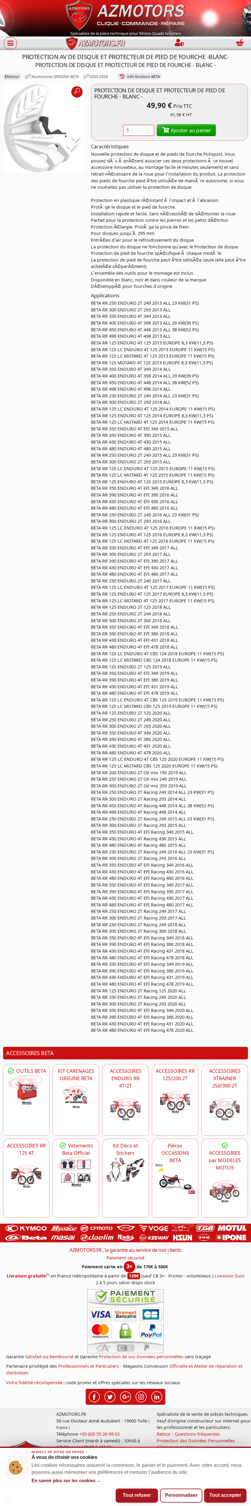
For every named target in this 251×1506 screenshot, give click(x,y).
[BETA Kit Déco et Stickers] (125, 1170)
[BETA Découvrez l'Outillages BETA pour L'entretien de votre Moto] (26, 1090)
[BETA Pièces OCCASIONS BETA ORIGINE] (175, 1179)
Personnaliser (181, 1495)
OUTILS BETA (30, 1071)
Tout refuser (137, 1495)
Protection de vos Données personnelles (141, 1356)
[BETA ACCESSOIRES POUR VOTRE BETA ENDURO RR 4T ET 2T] (125, 1109)
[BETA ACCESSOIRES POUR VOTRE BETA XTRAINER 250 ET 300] (225, 1109)
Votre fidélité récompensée (34, 1382)
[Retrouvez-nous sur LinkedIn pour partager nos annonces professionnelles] (156, 1396)
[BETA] (225, 1191)
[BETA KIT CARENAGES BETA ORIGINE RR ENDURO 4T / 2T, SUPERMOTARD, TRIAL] (76, 1097)
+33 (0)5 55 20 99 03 (99, 1434)
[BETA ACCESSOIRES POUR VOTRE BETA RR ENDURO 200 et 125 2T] (175, 1102)
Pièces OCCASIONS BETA (175, 1153)
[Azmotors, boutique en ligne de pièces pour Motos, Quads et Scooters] (125, 14)
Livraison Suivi (230, 1276)
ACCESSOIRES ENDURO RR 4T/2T (125, 1078)
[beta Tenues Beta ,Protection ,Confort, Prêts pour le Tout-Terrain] (76, 1172)
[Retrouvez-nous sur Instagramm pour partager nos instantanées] (141, 1396)
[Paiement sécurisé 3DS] (125, 1321)
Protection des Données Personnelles (196, 1441)
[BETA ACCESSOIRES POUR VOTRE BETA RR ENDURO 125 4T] (26, 1176)
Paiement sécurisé (125, 1258)
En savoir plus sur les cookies (66, 1480)
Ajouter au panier (190, 130)
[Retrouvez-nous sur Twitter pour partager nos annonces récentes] (109, 1396)
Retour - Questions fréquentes (188, 1434)
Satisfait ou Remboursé (49, 1356)
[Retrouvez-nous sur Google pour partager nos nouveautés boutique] (125, 1396)
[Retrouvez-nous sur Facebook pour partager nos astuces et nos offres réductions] (94, 1396)
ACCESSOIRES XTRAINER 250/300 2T (225, 1078)
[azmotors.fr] (95, 43)
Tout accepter (225, 1495)
